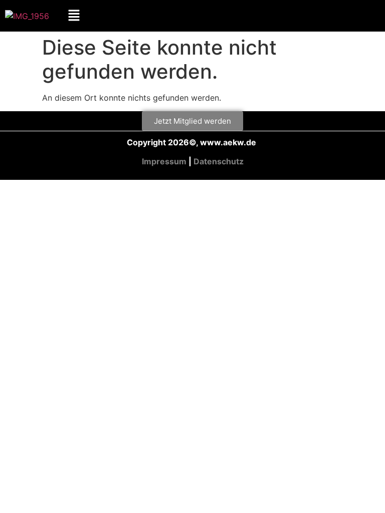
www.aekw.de (229, 142)
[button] (74, 16)
